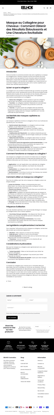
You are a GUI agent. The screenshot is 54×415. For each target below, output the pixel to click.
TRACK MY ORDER (25, 381)
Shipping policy (45, 411)
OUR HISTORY (24, 363)
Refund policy (22, 411)
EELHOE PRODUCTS (26, 369)
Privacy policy (29, 411)
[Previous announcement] (2, 2)
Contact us (41, 363)
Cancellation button (43, 394)
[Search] (44, 8)
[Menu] (2, 8)
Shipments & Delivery (41, 376)
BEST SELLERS (24, 366)
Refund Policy (41, 388)
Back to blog (28, 287)
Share (9, 281)
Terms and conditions (41, 381)
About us (40, 360)
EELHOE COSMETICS (13, 411)
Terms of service (37, 411)
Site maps (40, 397)
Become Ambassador (41, 367)
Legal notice (33, 412)
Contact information (24, 412)
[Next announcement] (51, 2)
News (9, 12)
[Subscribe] (49, 326)
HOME (22, 360)
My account (41, 391)
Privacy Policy (41, 385)
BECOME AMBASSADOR (24, 377)
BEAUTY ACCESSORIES (24, 373)
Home (5, 12)
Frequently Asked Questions (42, 371)
